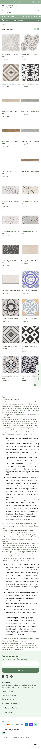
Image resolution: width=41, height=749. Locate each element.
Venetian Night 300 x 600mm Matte (10, 262)
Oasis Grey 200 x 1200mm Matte (30, 112)
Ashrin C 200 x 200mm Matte (29, 291)
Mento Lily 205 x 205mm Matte (29, 84)
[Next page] (34, 389)
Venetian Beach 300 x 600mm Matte (29, 202)
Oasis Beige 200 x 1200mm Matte (9, 113)
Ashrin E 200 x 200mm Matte (10, 318)
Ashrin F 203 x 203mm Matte (10, 346)
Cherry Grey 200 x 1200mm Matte (30, 142)
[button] (2, 6)
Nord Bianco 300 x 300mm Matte (11, 291)
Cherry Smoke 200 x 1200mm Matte (10, 172)
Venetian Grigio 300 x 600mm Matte (29, 232)
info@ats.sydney (10, 695)
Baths (13, 17)
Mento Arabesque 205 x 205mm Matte (30, 377)
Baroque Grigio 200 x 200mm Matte (10, 55)
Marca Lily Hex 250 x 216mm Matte (29, 55)
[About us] (36, 2)
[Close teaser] (35, 385)
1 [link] (6, 389)
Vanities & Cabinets (33, 17)
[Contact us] (33, 2)
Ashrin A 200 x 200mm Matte (29, 318)
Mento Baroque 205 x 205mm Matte (10, 377)
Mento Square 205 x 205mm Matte (29, 347)
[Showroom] (39, 2)
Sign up (20, 670)
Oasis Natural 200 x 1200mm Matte (10, 143)
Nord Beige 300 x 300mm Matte (29, 261)
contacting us (18, 650)
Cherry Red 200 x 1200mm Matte (30, 171)
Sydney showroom (16, 408)
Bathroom (5, 17)
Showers (21, 17)
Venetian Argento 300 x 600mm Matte (10, 232)
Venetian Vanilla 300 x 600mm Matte (10, 202)
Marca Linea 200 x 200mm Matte (11, 84)
